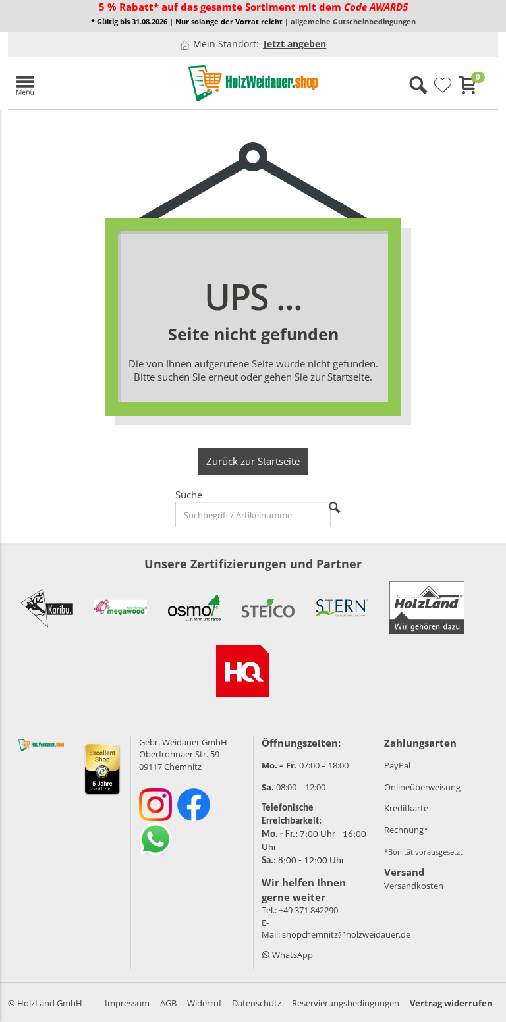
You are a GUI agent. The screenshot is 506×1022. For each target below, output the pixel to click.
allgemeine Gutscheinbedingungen (353, 21)
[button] (87, 83)
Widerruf (204, 1003)
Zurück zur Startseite (253, 461)
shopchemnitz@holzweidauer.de (346, 934)
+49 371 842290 (308, 910)
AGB (168, 1003)
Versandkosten (413, 886)
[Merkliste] (443, 85)
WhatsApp (291, 955)
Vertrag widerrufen (451, 1003)
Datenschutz (256, 1003)
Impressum (127, 1003)
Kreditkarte (406, 808)
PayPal (397, 765)
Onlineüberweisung (422, 787)
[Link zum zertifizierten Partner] (46, 607)
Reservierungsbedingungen (345, 1003)
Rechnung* (406, 830)
